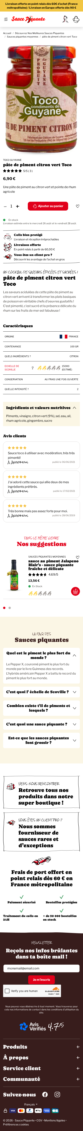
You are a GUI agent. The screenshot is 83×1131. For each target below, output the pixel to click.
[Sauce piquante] (28, 19)
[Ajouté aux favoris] (77, 206)
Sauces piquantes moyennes (22, 36)
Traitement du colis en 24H (20, 917)
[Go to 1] (4, 608)
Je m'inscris (41, 980)
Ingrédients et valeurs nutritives (38, 408)
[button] (41, 655)
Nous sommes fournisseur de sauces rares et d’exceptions (38, 835)
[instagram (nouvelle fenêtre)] (57, 1094)
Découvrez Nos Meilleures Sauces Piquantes (39, 33)
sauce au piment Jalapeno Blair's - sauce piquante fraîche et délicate (53, 565)
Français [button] (29, 1104)
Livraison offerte (27, 245)
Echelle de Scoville (12, 368)
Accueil (7, 33)
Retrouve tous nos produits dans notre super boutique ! (46, 796)
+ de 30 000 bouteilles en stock (60, 917)
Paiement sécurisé (22, 902)
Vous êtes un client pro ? (33, 255)
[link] (65, 19)
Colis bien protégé (28, 235)
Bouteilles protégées (61, 902)
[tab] (41, 666)
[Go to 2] (9, 608)
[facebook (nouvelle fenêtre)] (45, 1094)
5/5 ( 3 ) (28, 171)
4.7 (53, 1026)
